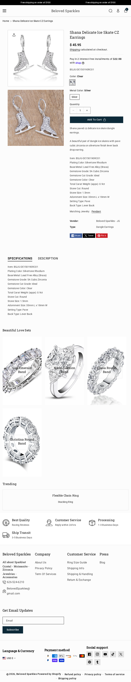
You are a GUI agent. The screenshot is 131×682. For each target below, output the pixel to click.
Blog (102, 562)
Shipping (75, 49)
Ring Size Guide (77, 562)
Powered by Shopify (49, 674)
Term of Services (45, 574)
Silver (75, 97)
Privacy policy (93, 674)
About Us (40, 562)
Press (104, 554)
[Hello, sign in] (118, 11)
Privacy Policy (44, 568)
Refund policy (73, 674)
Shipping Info (75, 568)
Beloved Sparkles (17, 554)
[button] (5, 11)
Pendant (96, 211)
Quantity (74, 104)
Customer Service (81, 554)
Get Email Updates (18, 610)
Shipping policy (67, 678)
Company (43, 554)
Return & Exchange (79, 579)
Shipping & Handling (80, 574)
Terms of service (115, 674)
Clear (72, 82)
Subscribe (13, 629)
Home (6, 21)
